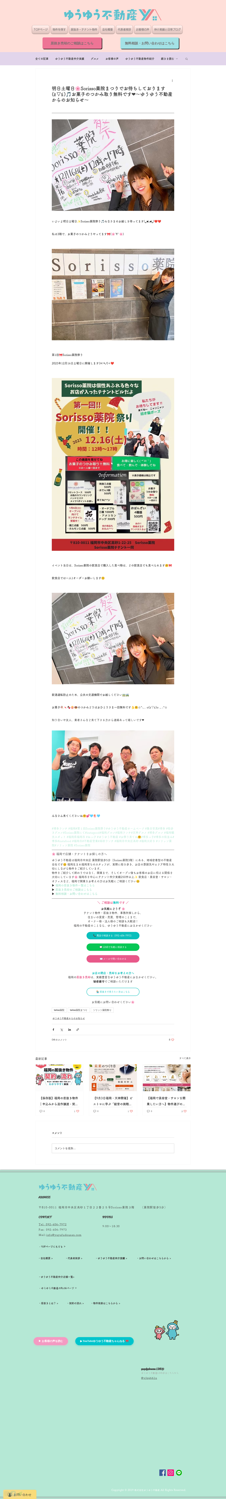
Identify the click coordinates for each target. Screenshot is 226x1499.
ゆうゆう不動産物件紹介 (139, 58)
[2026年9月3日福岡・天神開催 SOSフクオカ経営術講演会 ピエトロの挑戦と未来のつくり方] (113, 1077)
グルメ (95, 58)
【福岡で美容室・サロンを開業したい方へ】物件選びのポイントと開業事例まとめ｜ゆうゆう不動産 (166, 1102)
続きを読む (167, 58)
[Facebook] (162, 1472)
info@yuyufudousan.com (64, 1235)
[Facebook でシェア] (53, 1029)
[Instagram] (170, 1472)
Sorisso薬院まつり (78, 1010)
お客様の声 (112, 58)
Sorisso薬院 (59, 1010)
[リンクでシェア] (77, 1029)
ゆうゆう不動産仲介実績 (69, 58)
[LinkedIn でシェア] (69, 1029)
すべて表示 (185, 1058)
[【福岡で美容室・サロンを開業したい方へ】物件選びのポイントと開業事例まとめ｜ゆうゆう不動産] (167, 1077)
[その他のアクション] (172, 81)
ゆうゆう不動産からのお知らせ (68, 1018)
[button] (186, 58)
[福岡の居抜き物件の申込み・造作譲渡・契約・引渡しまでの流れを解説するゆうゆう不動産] (59, 1077)
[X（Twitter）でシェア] (61, 1029)
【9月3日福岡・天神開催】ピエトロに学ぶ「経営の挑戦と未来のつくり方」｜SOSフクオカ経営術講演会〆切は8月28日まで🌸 (113, 1102)
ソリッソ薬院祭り (102, 1010)
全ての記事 (41, 58)
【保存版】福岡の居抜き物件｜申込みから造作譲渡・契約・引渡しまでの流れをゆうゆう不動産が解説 (58, 1102)
